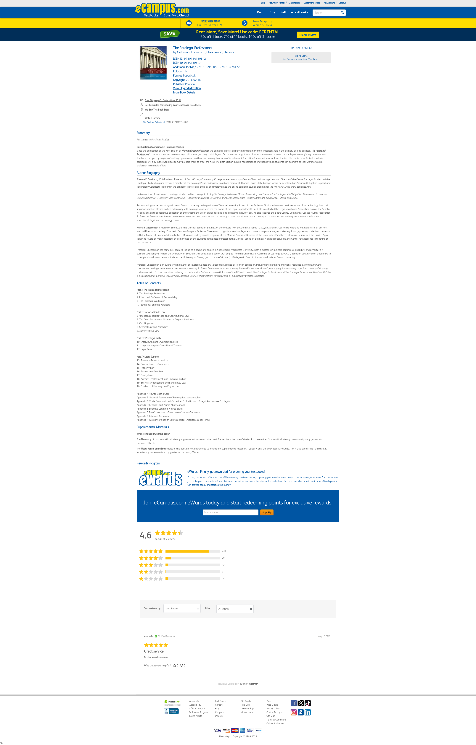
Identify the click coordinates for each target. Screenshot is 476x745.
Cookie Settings (274, 712)
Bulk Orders (220, 701)
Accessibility (195, 704)
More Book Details (184, 92)
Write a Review (152, 117)
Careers (219, 704)
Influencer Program (198, 712)
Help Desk (245, 704)
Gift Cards (246, 701)
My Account (329, 2)
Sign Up (266, 512)
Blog (263, 2)
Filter (207, 608)
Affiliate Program (197, 708)
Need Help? (224, 736)
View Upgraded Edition (187, 88)
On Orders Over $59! (163, 100)
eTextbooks (299, 12)
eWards (219, 716)
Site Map (270, 716)
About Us (194, 701)
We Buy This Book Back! (157, 109)
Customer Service (312, 2)
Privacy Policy (272, 708)
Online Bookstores (275, 723)
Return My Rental (276, 2)
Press (268, 701)
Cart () (342, 2)
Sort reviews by (152, 608)
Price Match (272, 704)
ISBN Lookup (247, 708)
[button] (184, 551)
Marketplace (294, 2)
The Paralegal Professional (154, 122)
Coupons (219, 712)
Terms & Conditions (276, 719)
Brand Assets (195, 716)
